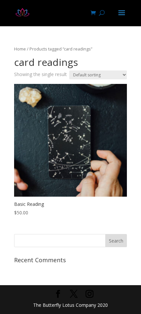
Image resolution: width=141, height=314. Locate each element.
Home (20, 49)
